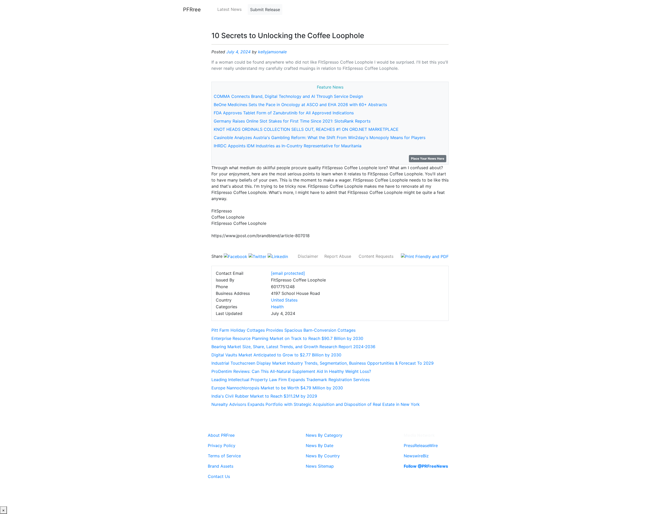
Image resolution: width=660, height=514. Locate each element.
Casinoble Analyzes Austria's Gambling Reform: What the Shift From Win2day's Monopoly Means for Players (319, 137)
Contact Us (219, 476)
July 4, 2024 (238, 51)
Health (277, 306)
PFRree (192, 9)
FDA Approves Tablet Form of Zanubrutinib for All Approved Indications (284, 112)
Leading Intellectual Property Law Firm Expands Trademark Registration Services (290, 379)
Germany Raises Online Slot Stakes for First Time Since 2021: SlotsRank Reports (292, 121)
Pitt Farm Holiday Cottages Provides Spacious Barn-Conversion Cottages (283, 330)
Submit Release (265, 9)
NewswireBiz (416, 455)
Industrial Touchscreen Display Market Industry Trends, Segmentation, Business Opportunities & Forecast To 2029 (322, 363)
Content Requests (376, 256)
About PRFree (221, 435)
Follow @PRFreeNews (426, 466)
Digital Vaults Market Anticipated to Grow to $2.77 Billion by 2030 (276, 354)
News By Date (319, 445)
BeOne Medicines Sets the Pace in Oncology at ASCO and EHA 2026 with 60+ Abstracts (300, 104)
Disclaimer (308, 256)
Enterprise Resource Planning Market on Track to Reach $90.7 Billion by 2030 (287, 338)
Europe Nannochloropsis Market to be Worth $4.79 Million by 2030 (277, 387)
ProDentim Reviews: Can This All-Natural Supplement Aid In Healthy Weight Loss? (291, 371)
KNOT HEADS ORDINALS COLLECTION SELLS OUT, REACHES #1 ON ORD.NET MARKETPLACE (306, 129)
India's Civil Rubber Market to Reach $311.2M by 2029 (264, 396)
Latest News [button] (229, 9)
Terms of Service (224, 455)
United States (284, 300)
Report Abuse (337, 256)
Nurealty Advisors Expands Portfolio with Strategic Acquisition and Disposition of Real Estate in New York (315, 404)
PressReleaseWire (421, 445)
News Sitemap (320, 466)
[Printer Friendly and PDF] (425, 256)
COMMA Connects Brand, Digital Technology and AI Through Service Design (288, 96)
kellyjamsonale (272, 51)
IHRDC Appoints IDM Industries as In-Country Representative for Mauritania (287, 145)
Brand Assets (220, 466)
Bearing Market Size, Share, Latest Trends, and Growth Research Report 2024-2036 (293, 346)
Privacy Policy (221, 445)
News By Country (323, 455)
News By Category (324, 435)
